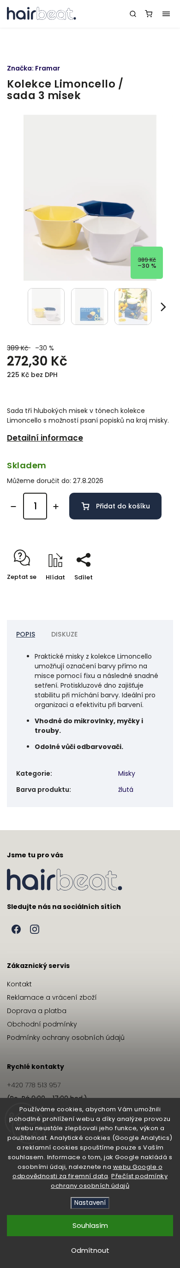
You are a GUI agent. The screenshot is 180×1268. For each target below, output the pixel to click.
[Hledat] (133, 14)
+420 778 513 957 (33, 1085)
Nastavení (90, 1202)
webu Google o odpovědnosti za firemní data (87, 1171)
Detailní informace (45, 437)
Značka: (33, 68)
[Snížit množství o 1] (13, 506)
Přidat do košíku (123, 506)
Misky (126, 773)
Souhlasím (90, 1225)
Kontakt (19, 984)
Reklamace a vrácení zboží (52, 997)
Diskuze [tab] (64, 634)
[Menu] (166, 14)
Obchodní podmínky (42, 1024)
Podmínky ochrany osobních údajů (66, 1037)
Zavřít (149, 593)
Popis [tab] (25, 634)
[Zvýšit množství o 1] (56, 506)
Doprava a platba (36, 1010)
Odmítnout (90, 1250)
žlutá (125, 789)
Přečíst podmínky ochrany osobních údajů (109, 1181)
